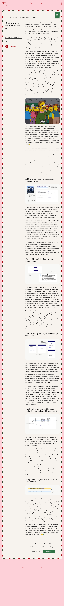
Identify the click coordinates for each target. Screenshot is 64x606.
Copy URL (37, 551)
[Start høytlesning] (6, 46)
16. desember (13, 17)
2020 (6, 17)
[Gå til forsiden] (4, 4)
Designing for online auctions (27, 17)
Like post (50, 551)
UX (6, 29)
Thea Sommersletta (13, 37)
